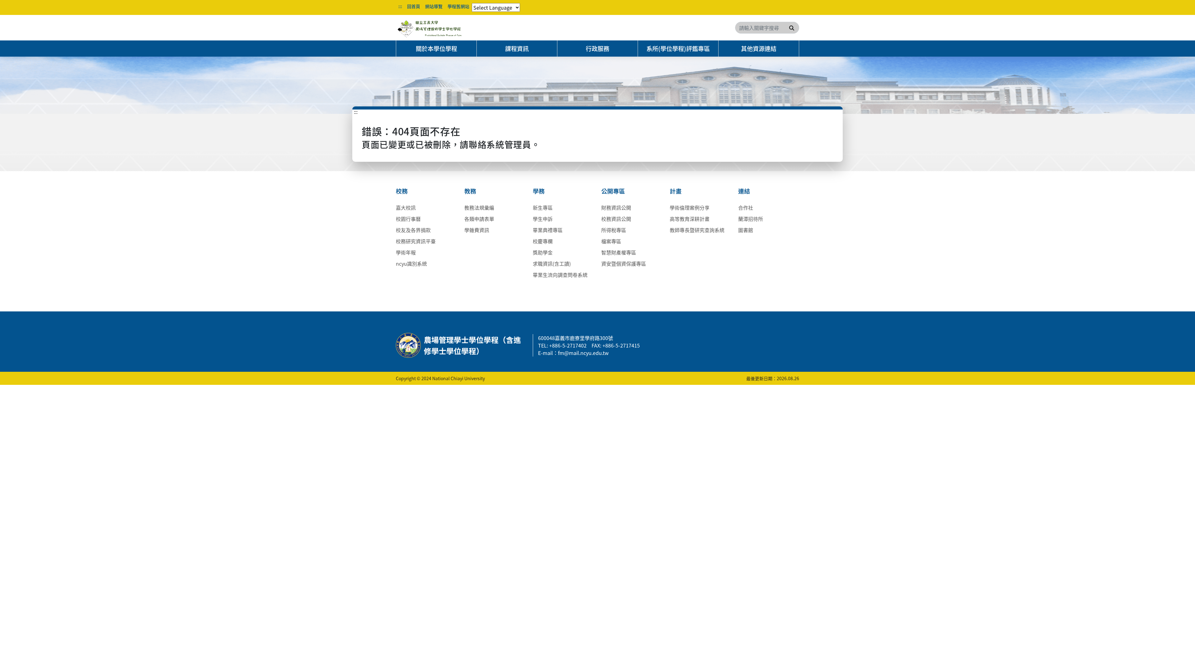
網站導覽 (434, 6)
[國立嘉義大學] (429, 27)
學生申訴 (543, 218)
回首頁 (413, 6)
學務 (539, 191)
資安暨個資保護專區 (623, 263)
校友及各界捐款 (413, 229)
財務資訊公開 (616, 207)
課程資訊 (517, 48)
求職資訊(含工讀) (552, 263)
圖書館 (745, 229)
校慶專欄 (543, 241)
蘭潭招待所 (750, 218)
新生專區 (543, 207)
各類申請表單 (479, 218)
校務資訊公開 (616, 218)
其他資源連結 (758, 48)
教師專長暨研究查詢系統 (697, 229)
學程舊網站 (458, 6)
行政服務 (597, 48)
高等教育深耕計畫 (690, 218)
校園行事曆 (408, 218)
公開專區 (613, 191)
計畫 (676, 191)
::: (400, 6)
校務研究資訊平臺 (416, 241)
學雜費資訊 (476, 229)
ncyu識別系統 (411, 263)
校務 (402, 191)
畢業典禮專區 (548, 229)
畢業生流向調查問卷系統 (560, 274)
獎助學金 (543, 252)
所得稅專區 (613, 229)
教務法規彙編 (479, 207)
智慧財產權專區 (618, 252)
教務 (470, 191)
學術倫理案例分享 (690, 207)
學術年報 (406, 252)
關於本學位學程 (436, 48)
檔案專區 (611, 241)
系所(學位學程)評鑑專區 (678, 48)
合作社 (745, 207)
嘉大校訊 (406, 207)
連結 (744, 191)
